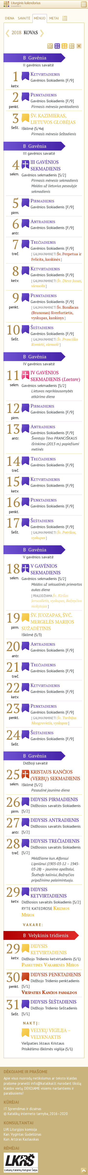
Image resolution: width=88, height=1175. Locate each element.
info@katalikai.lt (43, 1083)
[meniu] (84, 4)
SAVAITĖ (24, 18)
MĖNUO (39, 18)
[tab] (50, 45)
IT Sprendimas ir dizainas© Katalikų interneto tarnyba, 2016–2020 (36, 1111)
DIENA (9, 18)
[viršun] (84, 1171)
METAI (54, 18)
